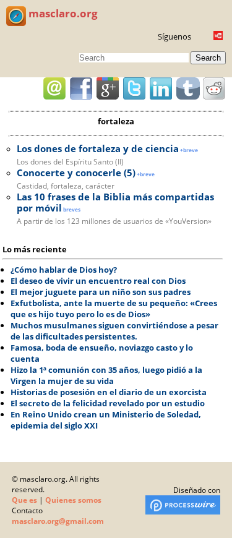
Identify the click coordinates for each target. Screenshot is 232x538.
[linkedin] (161, 88)
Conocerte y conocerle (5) (76, 172)
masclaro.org (62, 13)
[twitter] (134, 88)
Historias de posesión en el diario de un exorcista (109, 392)
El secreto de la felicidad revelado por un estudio (108, 403)
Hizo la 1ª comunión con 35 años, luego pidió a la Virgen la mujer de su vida (106, 375)
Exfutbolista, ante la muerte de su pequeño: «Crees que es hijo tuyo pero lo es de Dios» (114, 308)
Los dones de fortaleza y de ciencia (98, 148)
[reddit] (214, 88)
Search (208, 57)
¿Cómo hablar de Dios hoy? (64, 269)
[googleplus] (108, 88)
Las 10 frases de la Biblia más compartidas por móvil (115, 202)
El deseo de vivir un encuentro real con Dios (98, 280)
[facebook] (81, 88)
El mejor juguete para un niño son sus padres (101, 291)
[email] (54, 88)
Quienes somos (73, 500)
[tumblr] (187, 88)
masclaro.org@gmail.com (58, 521)
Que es (24, 500)
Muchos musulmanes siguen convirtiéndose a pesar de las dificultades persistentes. (114, 331)
